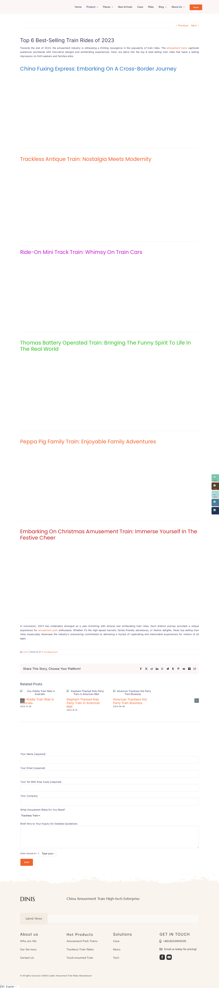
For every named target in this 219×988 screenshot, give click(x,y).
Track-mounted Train (80, 957)
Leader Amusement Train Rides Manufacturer (70, 975)
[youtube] (169, 957)
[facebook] (162, 957)
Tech (116, 957)
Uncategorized (50, 652)
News (116, 949)
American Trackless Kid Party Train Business (130, 701)
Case (116, 941)
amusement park (48, 630)
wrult (25, 652)
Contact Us (27, 957)
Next (194, 25)
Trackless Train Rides (80, 949)
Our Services (28, 949)
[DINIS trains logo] (36, 4)
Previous (183, 25)
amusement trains (177, 47)
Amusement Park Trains (82, 941)
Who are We (28, 941)
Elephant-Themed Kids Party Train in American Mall (83, 703)
